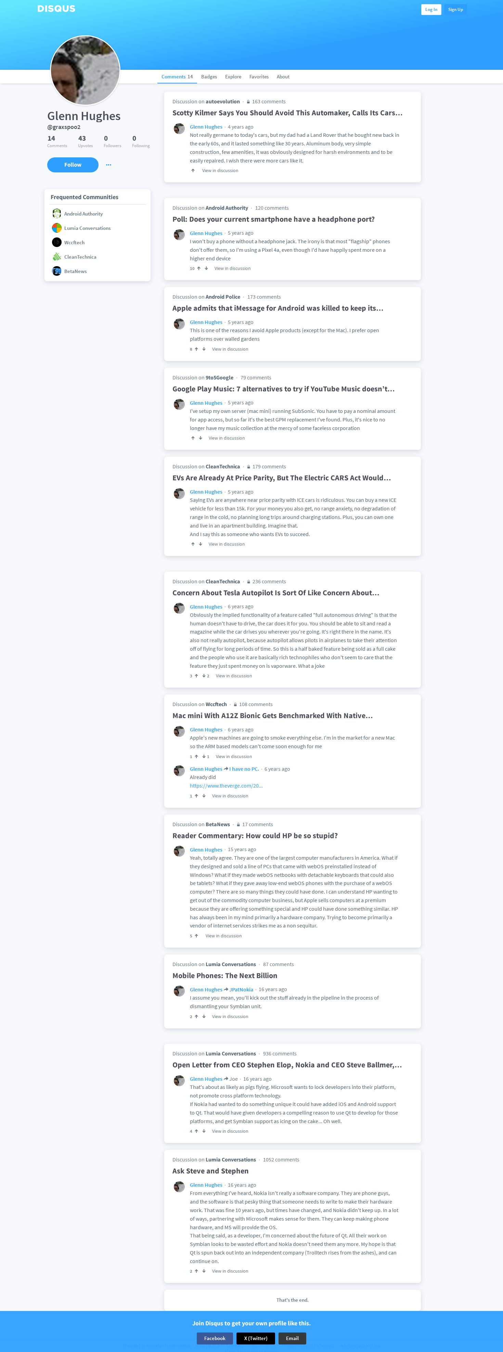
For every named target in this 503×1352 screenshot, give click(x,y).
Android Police (223, 296)
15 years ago (241, 849)
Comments (177, 76)
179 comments (269, 466)
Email (292, 1338)
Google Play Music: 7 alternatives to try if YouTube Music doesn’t (283, 388)
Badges (209, 76)
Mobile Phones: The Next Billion (225, 975)
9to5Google (219, 377)
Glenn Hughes (206, 126)
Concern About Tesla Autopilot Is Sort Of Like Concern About (275, 592)
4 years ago (240, 126)
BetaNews (218, 824)
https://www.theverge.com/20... (226, 785)
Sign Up (455, 9)
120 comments (272, 207)
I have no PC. (244, 768)
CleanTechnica (223, 466)
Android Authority (227, 207)
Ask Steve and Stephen (210, 1170)
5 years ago (240, 232)
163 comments (268, 101)
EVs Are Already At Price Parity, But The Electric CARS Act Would (281, 477)
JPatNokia (241, 989)
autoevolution (223, 101)
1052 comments (281, 1159)
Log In (431, 9)
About (283, 76)
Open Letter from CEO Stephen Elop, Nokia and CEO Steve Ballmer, (287, 1064)
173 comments (264, 296)
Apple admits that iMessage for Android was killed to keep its (278, 308)
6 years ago (240, 606)
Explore (233, 76)
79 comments (256, 377)
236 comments (269, 581)
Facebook (214, 1338)
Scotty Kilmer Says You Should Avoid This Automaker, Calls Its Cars (287, 112)
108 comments (255, 704)
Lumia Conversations (231, 964)
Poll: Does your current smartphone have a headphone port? (273, 219)
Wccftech (216, 704)
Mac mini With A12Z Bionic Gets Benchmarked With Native (272, 715)
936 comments (280, 1053)
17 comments (257, 824)
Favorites (259, 76)
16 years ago (272, 989)
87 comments (278, 964)
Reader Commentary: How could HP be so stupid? (255, 835)
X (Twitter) (256, 1338)
